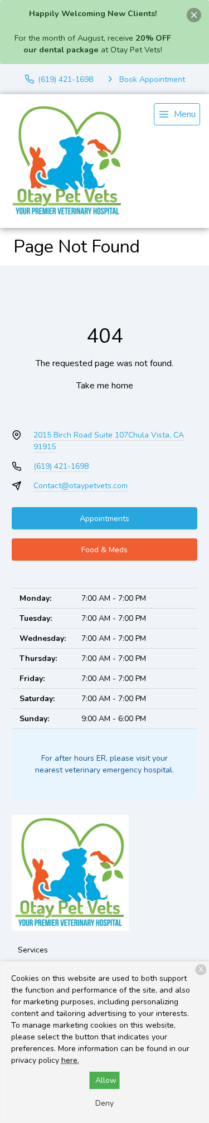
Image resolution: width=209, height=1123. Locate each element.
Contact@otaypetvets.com (80, 485)
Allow (105, 1080)
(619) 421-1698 (61, 466)
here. (70, 1060)
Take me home (104, 386)
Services (33, 950)
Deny (104, 1103)
